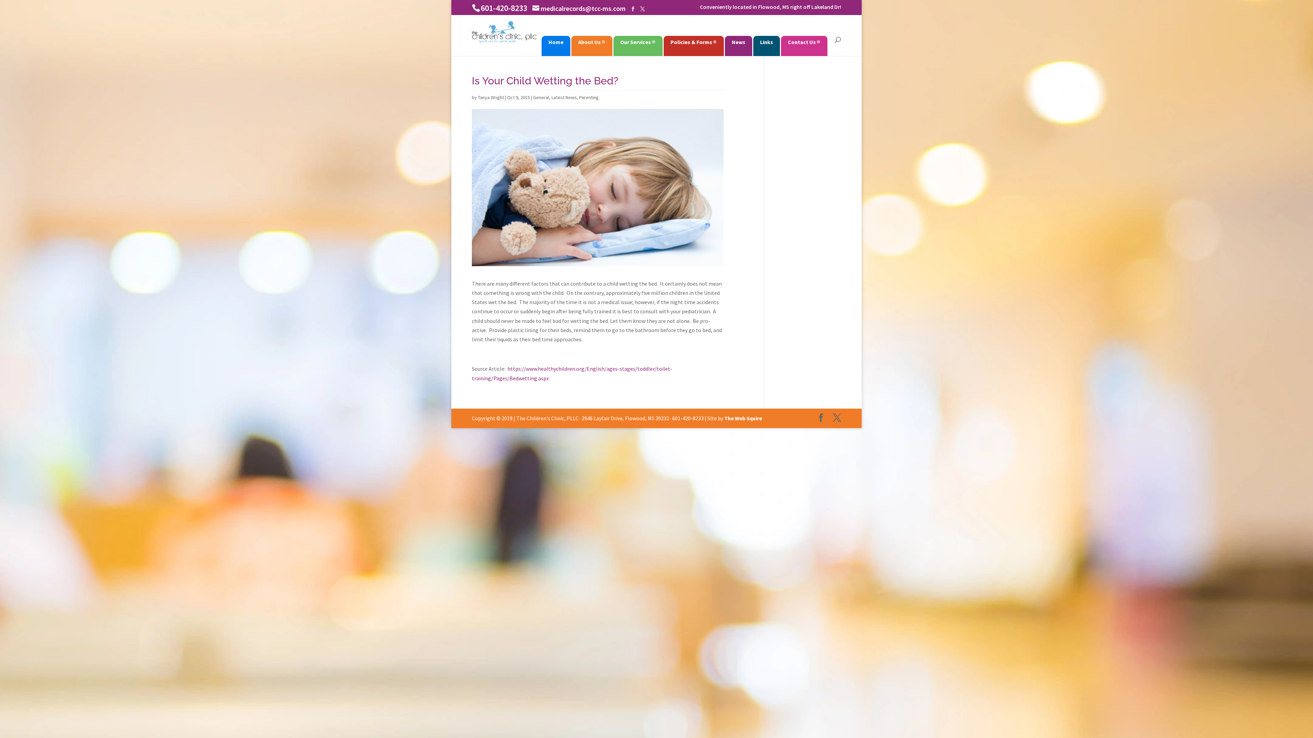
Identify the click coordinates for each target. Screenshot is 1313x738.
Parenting (589, 97)
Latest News (564, 97)
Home (555, 42)
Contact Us (802, 42)
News (738, 42)
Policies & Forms (691, 42)
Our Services (635, 42)
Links (766, 42)
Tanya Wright (491, 97)
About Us (589, 42)
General (541, 97)
